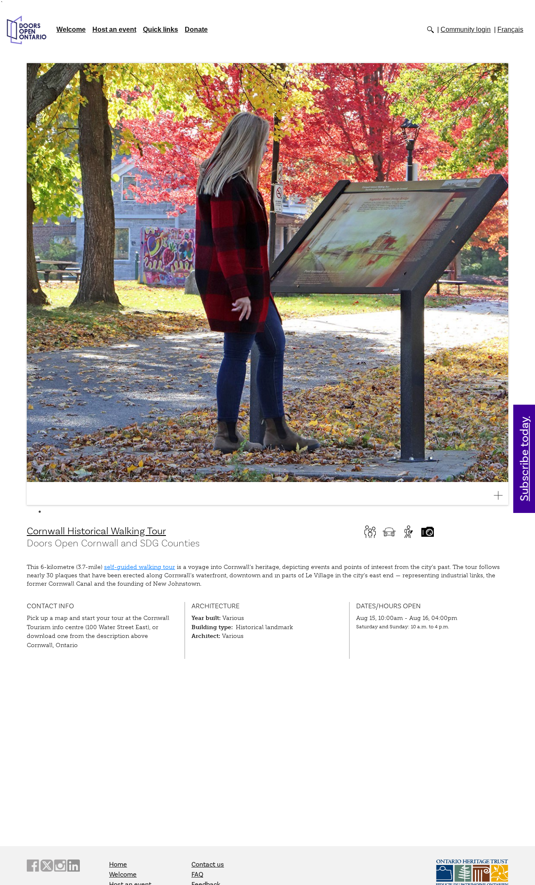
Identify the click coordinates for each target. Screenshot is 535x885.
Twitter (46, 865)
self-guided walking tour (139, 567)
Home (118, 864)
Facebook (33, 865)
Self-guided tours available (408, 531)
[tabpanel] (267, 284)
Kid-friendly (370, 531)
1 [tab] (40, 512)
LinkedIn (73, 865)
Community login (466, 29)
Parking (389, 531)
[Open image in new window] (501, 495)
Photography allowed (427, 531)
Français (510, 29)
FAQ (197, 874)
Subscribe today (524, 458)
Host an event (114, 29)
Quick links (160, 29)
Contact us (207, 864)
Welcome (71, 29)
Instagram (60, 865)
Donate (196, 29)
